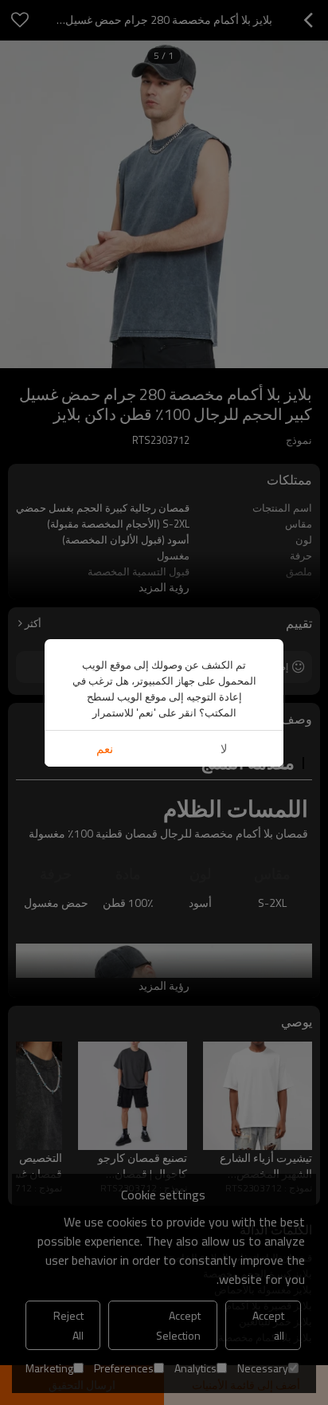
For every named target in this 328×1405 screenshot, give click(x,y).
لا (224, 749)
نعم (104, 749)
